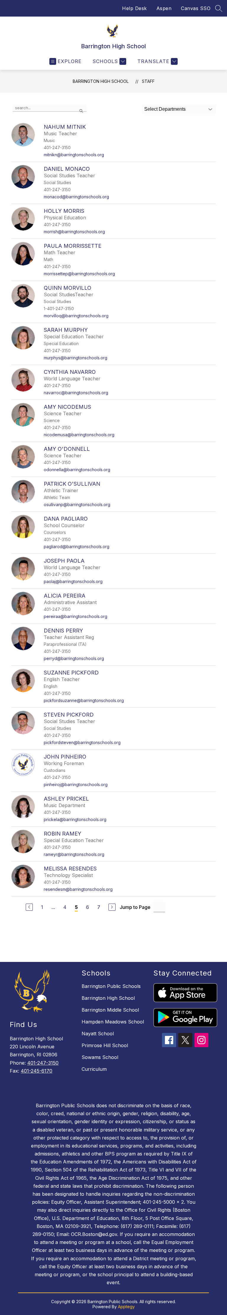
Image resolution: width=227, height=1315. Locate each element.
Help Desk (134, 8)
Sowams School (100, 1057)
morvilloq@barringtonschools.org (76, 315)
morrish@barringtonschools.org (74, 231)
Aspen (164, 8)
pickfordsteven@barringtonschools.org (82, 742)
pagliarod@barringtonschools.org (76, 546)
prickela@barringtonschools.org (75, 819)
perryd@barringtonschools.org (74, 658)
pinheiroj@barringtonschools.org (76, 784)
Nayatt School (98, 1033)
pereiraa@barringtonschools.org (75, 616)
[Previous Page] (29, 907)
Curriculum (94, 1069)
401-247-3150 (43, 1063)
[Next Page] (112, 907)
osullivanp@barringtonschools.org (77, 504)
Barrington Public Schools (111, 986)
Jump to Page (135, 907)
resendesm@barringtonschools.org (78, 889)
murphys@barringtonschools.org (75, 357)
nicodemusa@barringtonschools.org (79, 434)
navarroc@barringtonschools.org (76, 392)
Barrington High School (101, 81)
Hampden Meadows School (113, 1022)
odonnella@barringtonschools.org (77, 469)
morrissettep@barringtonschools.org (79, 273)
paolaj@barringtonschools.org (73, 581)
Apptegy (126, 1306)
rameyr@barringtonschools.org (74, 854)
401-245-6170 (36, 1071)
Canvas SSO (195, 8)
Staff (148, 81)
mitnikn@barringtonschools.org (74, 154)
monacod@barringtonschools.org (76, 196)
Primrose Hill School (105, 1045)
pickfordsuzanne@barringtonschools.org (84, 700)
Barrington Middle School (110, 1010)
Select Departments (165, 109)
